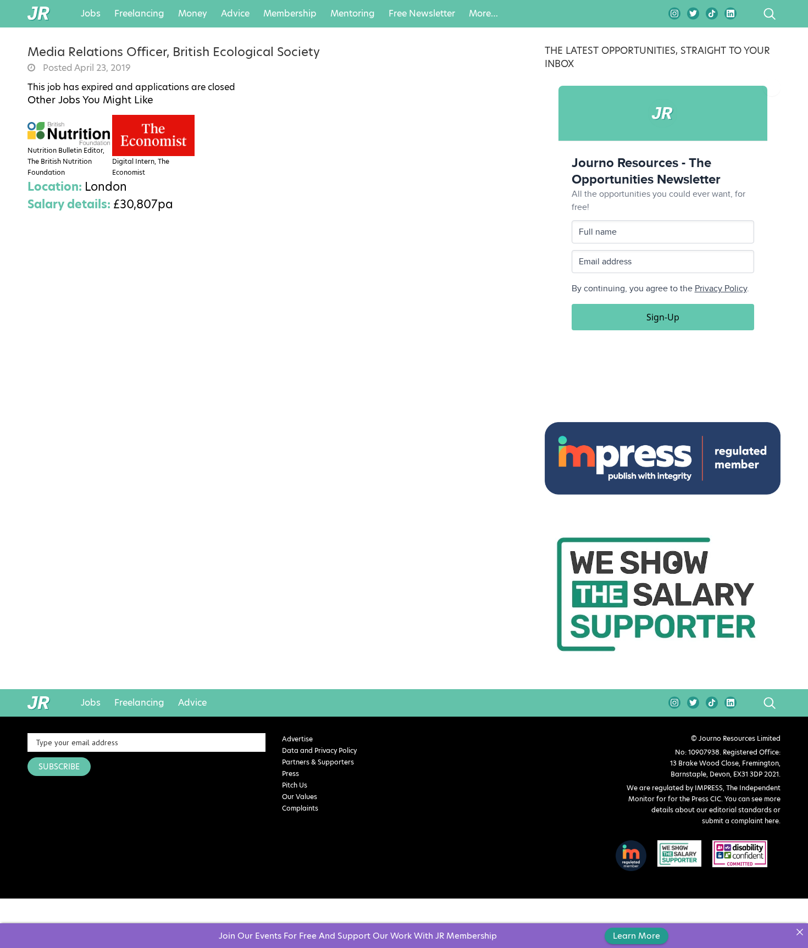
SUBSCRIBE (59, 766)
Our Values (299, 796)
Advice (235, 13)
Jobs (91, 13)
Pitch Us (294, 785)
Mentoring (352, 13)
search (749, 13)
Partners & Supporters (318, 762)
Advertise (297, 739)
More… (483, 13)
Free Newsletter (422, 13)
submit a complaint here (740, 820)
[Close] (799, 931)
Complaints (300, 808)
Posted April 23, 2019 (86, 68)
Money (192, 13)
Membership (290, 13)
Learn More (636, 935)
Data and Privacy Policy (319, 750)
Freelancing (139, 13)
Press (290, 773)
